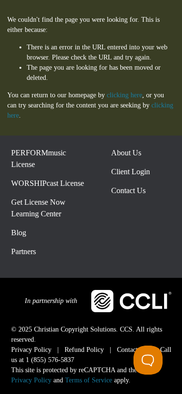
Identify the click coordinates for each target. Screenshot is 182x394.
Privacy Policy (31, 380)
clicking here (124, 95)
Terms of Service (88, 380)
